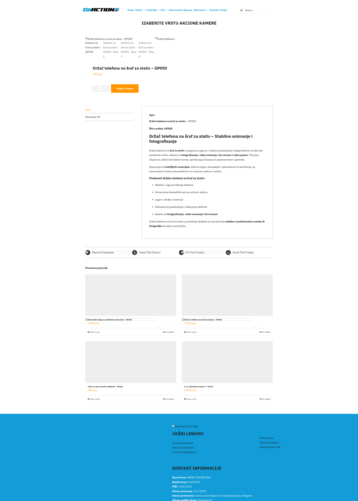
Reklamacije (267, 438)
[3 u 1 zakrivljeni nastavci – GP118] (227, 362)
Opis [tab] (87, 109)
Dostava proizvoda (270, 447)
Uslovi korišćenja (269, 442)
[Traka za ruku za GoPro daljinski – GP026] (130, 362)
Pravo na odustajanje (184, 452)
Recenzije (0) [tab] (92, 116)
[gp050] (120, 39)
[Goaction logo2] (102, 8)
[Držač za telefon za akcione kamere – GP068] (227, 295)
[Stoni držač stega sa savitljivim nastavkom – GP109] (130, 295)
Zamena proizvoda (182, 443)
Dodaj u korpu (125, 88)
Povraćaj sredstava (183, 447)
